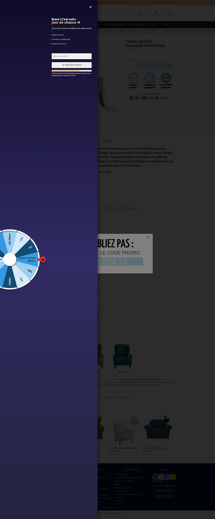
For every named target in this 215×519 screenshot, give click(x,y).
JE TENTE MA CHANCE (71, 65)
